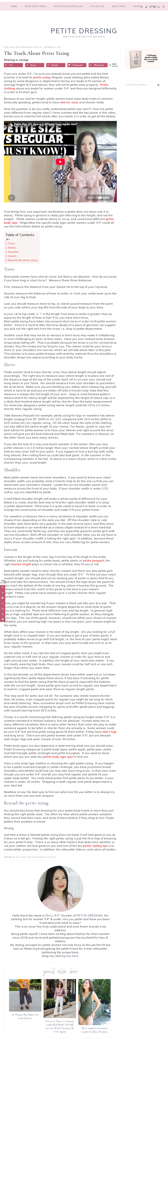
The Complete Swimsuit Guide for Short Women (94, 1030)
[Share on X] (2, 614)
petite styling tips (95, 845)
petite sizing (42, 77)
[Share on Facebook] (2, 593)
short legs (110, 731)
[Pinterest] (151, 4)
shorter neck (69, 102)
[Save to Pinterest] (2, 587)
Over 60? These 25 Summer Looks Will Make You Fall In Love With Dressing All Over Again (59, 1026)
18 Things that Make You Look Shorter (25, 1016)
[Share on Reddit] (2, 603)
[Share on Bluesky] (2, 619)
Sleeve (12, 247)
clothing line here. (66, 956)
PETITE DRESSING (90, 915)
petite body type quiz (58, 756)
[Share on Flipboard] (2, 598)
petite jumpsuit (93, 560)
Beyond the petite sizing (22, 260)
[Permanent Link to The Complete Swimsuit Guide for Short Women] (94, 1024)
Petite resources (24, 47)
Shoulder (13, 251)
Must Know (9, 47)
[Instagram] (155, 4)
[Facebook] (143, 4)
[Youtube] (147, 4)
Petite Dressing (84, 30)
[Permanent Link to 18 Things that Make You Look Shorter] (25, 1010)
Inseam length (21, 564)
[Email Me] (159, 4)
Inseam (12, 255)
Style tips (37, 47)
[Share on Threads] (2, 608)
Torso (11, 243)
